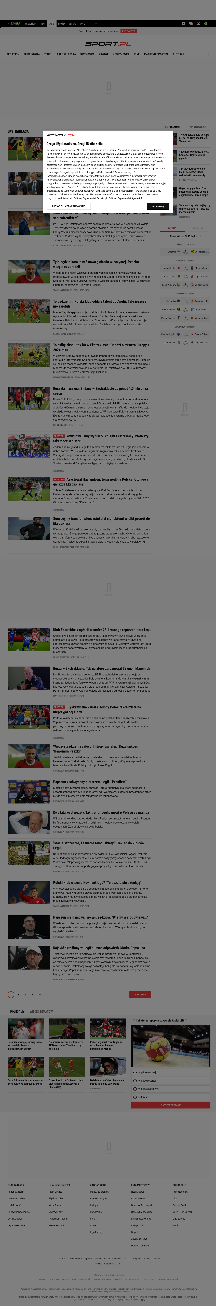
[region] (108, 172)
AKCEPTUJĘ (158, 206)
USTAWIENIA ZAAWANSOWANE (68, 206)
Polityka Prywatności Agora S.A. (126, 198)
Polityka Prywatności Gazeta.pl (90, 198)
